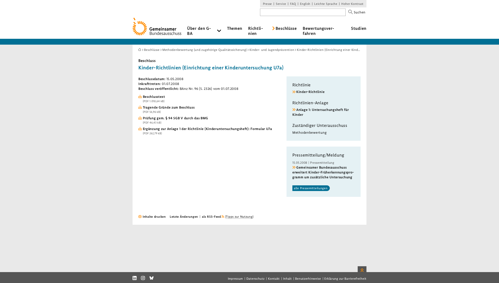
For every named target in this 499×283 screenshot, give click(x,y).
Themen (234, 28)
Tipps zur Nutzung (239, 216)
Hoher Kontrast (352, 4)
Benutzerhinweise (308, 278)
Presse (267, 4)
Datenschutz (255, 278)
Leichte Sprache (325, 4)
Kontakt (274, 278)
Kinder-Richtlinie (310, 92)
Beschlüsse (286, 28)
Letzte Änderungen (184, 216)
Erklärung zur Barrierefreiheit (345, 278)
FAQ (293, 4)
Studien (358, 28)
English (305, 4)
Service (281, 4)
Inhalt (287, 278)
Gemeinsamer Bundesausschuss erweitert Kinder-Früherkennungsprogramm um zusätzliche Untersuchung (323, 172)
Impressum (235, 278)
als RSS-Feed (211, 216)
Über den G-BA (199, 31)
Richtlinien (255, 31)
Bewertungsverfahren (318, 31)
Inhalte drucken (154, 216)
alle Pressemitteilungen (311, 188)
